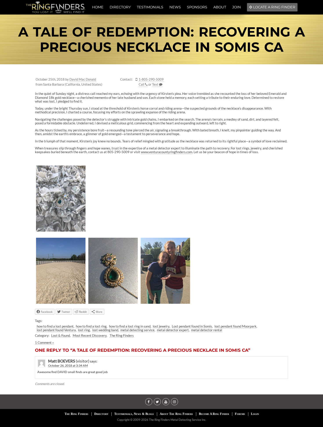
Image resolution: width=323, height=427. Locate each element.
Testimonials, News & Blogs (134, 414)
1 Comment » (44, 342)
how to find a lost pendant (55, 326)
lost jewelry (161, 326)
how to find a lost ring (91, 326)
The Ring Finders (122, 335)
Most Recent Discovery (90, 335)
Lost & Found (60, 335)
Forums (240, 414)
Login (255, 414)
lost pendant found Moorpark (235, 326)
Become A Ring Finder (214, 414)
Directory (101, 414)
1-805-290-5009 (151, 79)
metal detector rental (206, 330)
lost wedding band (105, 330)
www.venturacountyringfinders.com (166, 152)
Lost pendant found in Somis (192, 326)
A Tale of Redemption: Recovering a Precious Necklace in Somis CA (161, 39)
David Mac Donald (82, 79)
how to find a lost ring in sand (130, 326)
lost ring (84, 330)
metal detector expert (173, 330)
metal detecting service (137, 330)
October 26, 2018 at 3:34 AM (68, 365)
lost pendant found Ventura (56, 330)
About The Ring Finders (176, 414)
